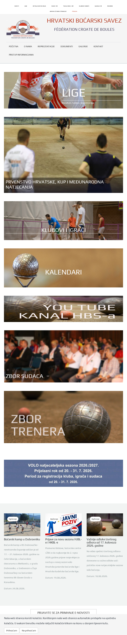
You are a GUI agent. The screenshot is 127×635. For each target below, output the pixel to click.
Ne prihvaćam (29, 630)
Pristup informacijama (21, 54)
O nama (28, 46)
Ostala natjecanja (39, 6)
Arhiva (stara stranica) (58, 11)
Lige (25, 6)
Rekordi (110, 6)
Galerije (83, 46)
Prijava (74, 11)
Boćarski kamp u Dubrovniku (22, 539)
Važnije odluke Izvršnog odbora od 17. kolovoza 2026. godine (101, 542)
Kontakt (98, 46)
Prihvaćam (11, 630)
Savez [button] (53, 6)
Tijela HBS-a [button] (67, 6)
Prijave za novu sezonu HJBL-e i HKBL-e (63, 541)
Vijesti (16, 6)
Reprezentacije (46, 46)
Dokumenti (67, 46)
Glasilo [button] (97, 6)
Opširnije (13, 519)
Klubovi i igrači (84, 6)
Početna (13, 46)
